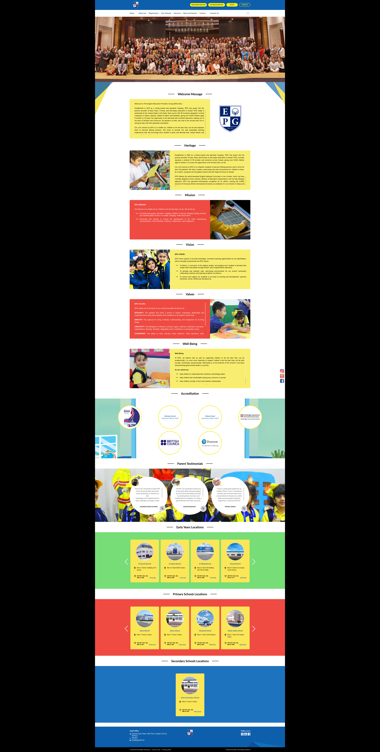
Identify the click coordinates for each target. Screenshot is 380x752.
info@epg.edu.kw (138, 740)
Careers (203, 13)
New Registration (198, 5)
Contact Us (214, 13)
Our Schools (166, 13)
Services (177, 13)
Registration (153, 13)
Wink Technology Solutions (242, 749)
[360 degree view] (144, 551)
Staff (232, 5)
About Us (142, 13)
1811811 (135, 738)
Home (132, 13)
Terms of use (156, 749)
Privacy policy (166, 749)
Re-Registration (216, 5)
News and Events (190, 13)
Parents (245, 5)
